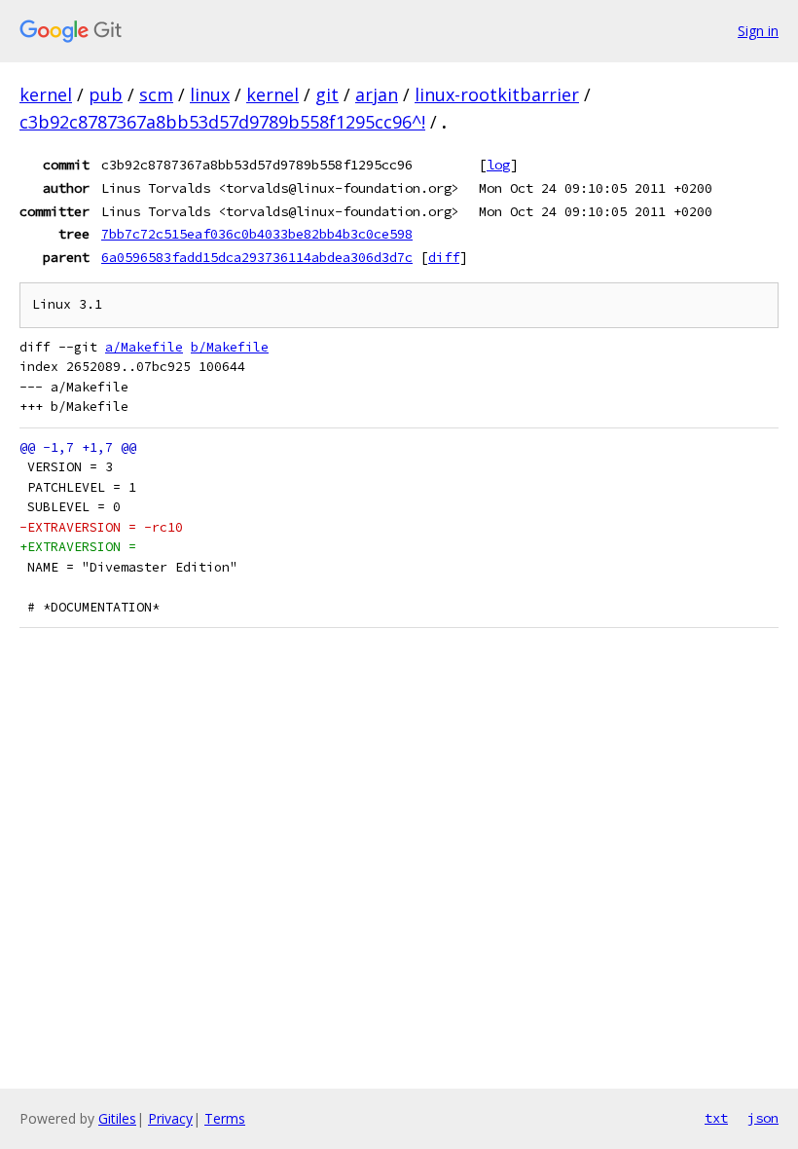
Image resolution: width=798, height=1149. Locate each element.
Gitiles (117, 1118)
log (498, 164)
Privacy (170, 1118)
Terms (224, 1118)
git (327, 94)
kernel (45, 94)
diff (443, 257)
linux (210, 94)
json (763, 1118)
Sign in (758, 30)
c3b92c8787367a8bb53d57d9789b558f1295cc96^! (222, 121)
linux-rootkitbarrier (497, 94)
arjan (376, 94)
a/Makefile (144, 347)
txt (716, 1118)
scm (156, 94)
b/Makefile (230, 347)
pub (106, 94)
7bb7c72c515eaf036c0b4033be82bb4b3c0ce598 (257, 233)
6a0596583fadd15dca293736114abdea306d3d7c (257, 257)
